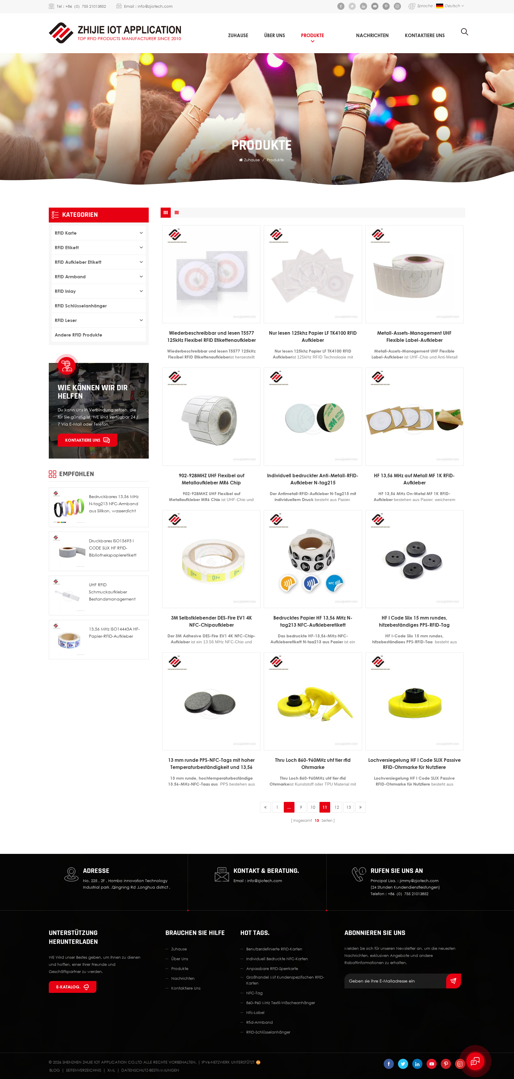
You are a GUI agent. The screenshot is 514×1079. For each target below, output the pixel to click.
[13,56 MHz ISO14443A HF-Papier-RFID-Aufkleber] (68, 640)
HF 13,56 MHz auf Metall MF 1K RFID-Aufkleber (414, 479)
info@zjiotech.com (155, 6)
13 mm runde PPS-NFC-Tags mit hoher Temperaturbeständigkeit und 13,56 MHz (211, 764)
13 (348, 807)
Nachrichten (372, 35)
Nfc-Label (255, 1012)
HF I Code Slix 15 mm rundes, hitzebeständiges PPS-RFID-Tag (414, 621)
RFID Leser (66, 320)
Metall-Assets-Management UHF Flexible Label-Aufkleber (414, 336)
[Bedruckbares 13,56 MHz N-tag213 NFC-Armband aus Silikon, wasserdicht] (68, 507)
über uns (274, 35)
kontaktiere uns (425, 35)
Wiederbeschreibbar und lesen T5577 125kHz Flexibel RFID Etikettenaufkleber (211, 336)
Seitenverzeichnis (83, 1070)
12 (336, 807)
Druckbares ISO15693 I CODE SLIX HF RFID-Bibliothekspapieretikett (113, 547)
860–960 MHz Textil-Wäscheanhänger (280, 1002)
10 (313, 807)
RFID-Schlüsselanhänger (268, 1032)
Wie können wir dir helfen (93, 392)
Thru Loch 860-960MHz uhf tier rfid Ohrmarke (313, 763)
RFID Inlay (65, 291)
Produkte (312, 35)
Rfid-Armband (259, 1022)
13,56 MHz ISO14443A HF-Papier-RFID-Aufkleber (114, 632)
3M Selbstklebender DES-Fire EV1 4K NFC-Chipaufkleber (211, 621)
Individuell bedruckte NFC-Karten (277, 958)
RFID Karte (66, 233)
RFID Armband (70, 276)
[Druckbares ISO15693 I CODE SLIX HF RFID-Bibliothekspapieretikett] (68, 551)
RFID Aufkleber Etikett (78, 262)
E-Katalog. (68, 986)
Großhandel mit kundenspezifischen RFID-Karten (285, 980)
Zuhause (238, 35)
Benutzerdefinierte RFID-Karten (274, 949)
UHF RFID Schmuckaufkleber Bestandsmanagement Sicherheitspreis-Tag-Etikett (115, 592)
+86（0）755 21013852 (85, 6)
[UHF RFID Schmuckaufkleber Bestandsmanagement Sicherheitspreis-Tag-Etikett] (68, 595)
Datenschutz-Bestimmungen (150, 1070)
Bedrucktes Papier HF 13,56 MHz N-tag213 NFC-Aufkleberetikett (312, 621)
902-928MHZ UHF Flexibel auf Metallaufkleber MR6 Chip (211, 479)
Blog (54, 1070)
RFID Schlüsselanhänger (81, 305)
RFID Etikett (67, 247)
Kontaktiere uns (82, 440)
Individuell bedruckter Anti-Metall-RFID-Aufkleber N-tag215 (312, 479)
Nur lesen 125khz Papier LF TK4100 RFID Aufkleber (313, 336)
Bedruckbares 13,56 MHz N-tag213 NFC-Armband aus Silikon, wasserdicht (114, 503)
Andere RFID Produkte (78, 334)
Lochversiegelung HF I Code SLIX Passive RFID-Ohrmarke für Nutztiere (414, 763)
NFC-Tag (254, 992)
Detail (208, 318)
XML (111, 1070)
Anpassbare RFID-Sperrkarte (272, 968)
